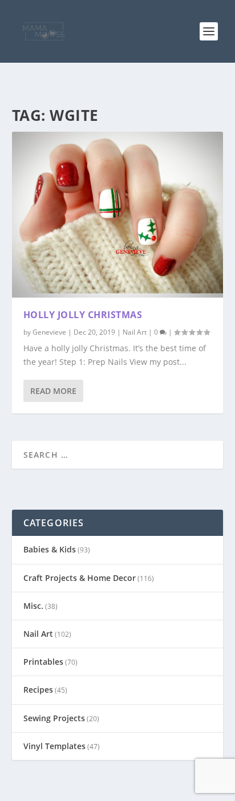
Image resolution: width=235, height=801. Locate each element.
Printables (43, 661)
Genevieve (49, 332)
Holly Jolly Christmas (83, 314)
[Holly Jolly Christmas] (118, 215)
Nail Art (135, 332)
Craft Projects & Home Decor (79, 577)
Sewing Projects (54, 718)
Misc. (33, 605)
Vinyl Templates (54, 746)
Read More (53, 390)
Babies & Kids (49, 549)
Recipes (38, 689)
